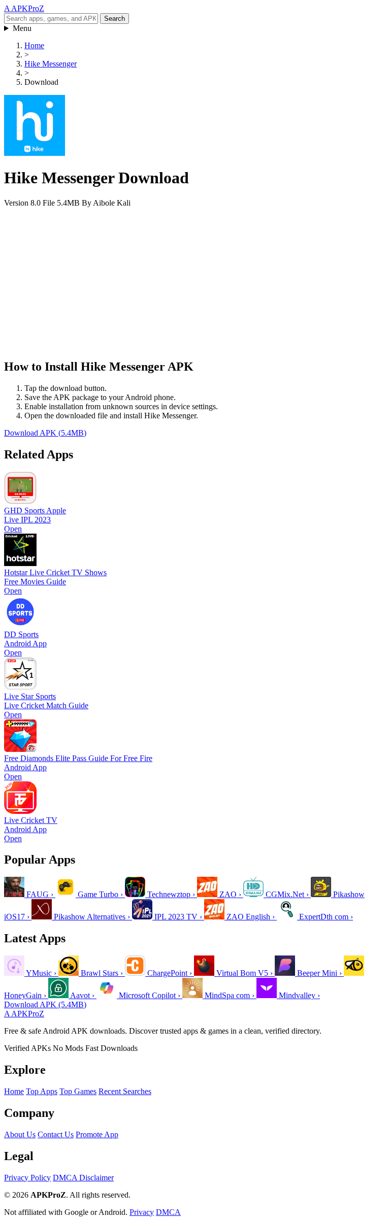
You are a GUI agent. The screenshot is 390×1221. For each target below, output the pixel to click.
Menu (22, 28)
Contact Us (56, 1134)
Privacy (141, 1212)
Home (34, 45)
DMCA (168, 1212)
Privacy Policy (27, 1177)
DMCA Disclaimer (83, 1177)
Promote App (97, 1134)
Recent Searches (125, 1091)
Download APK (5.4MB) (45, 432)
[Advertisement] (195, 279)
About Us (20, 1134)
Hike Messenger (50, 63)
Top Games (77, 1091)
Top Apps (41, 1091)
